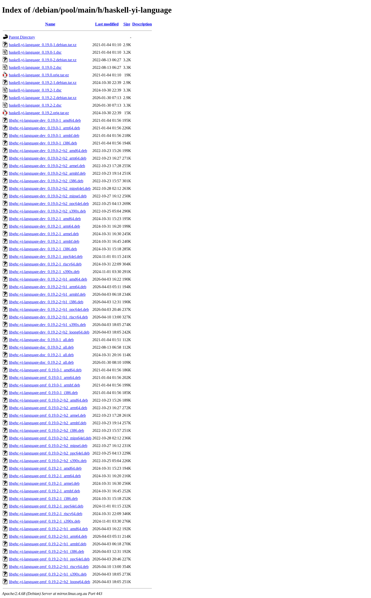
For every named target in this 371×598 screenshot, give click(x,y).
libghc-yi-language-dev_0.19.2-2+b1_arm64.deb (47, 287)
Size (126, 24)
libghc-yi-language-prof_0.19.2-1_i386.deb (43, 498)
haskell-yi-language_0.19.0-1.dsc (35, 52)
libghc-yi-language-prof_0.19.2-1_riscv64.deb (45, 514)
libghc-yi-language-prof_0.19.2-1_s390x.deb (44, 521)
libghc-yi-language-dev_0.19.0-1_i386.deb (43, 143)
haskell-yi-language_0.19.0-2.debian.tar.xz (42, 60)
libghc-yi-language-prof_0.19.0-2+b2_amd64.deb (48, 400)
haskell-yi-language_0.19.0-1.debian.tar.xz (42, 45)
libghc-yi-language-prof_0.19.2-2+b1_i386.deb (46, 551)
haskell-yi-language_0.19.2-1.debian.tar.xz (42, 82)
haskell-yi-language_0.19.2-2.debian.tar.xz (42, 98)
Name (50, 24)
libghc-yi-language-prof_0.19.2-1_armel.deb (44, 483)
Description (142, 24)
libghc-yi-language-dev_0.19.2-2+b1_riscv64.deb (48, 317)
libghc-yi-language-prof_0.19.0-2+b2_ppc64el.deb (49, 453)
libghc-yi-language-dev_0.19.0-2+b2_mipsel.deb (48, 196)
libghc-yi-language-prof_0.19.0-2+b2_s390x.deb (48, 461)
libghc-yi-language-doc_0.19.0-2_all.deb (41, 347)
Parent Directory (22, 37)
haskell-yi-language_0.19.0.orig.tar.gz (39, 75)
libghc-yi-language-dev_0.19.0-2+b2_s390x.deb (47, 211)
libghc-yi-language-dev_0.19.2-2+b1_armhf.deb (47, 294)
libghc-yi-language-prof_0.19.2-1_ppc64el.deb (46, 506)
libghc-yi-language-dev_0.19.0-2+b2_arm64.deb (47, 158)
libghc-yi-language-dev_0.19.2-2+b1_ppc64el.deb (49, 309)
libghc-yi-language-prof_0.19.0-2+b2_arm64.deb (48, 408)
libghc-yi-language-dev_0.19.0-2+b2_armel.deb (47, 166)
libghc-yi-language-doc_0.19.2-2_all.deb (41, 362)
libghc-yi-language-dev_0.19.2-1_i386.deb (43, 249)
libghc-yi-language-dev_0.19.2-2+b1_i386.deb (46, 302)
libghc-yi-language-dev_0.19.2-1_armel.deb (44, 234)
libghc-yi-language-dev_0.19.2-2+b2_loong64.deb (49, 332)
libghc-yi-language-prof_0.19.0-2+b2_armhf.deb (47, 423)
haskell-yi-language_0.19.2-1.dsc (35, 90)
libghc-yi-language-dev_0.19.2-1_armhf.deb (44, 241)
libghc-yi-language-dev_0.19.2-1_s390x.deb (44, 272)
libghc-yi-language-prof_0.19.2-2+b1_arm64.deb (48, 536)
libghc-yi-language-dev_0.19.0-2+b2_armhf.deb (47, 173)
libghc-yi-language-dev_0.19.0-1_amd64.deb (45, 120)
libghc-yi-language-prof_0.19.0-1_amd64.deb (45, 370)
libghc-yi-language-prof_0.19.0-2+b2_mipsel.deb (48, 445)
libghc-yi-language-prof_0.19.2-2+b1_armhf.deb (47, 544)
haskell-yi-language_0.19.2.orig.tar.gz (39, 113)
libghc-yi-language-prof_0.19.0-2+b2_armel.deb (47, 415)
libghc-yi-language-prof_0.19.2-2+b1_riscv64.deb (49, 566)
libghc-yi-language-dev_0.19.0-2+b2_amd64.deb (48, 150)
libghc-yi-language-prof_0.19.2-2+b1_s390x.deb (48, 574)
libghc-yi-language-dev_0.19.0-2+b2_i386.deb (46, 181)
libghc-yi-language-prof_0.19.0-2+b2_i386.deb (46, 430)
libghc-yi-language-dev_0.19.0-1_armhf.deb (44, 135)
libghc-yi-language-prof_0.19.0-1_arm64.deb (45, 377)
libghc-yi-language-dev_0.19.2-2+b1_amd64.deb (48, 279)
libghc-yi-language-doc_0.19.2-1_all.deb (41, 355)
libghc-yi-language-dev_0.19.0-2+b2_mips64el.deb (50, 188)
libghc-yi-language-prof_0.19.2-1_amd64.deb (45, 468)
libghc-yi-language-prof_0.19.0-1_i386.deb (43, 393)
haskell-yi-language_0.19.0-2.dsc (35, 67)
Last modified (107, 24)
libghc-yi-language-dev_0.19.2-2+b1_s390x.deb (47, 324)
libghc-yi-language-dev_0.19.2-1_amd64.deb (45, 219)
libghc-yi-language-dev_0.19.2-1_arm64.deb (44, 226)
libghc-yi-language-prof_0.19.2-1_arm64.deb (45, 476)
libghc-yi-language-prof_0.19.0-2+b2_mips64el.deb (50, 438)
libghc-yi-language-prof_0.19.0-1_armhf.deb (44, 385)
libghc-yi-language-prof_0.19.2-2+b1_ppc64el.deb (49, 559)
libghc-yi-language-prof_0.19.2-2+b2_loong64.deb (49, 582)
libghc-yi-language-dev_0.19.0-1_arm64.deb (44, 128)
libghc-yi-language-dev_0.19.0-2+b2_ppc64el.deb (49, 203)
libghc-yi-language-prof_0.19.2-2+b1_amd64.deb (48, 529)
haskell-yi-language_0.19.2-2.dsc (35, 105)
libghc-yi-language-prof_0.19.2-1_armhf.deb (44, 491)
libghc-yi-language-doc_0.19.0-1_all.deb (41, 340)
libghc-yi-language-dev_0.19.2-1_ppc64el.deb (46, 256)
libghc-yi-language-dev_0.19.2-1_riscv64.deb (45, 264)
